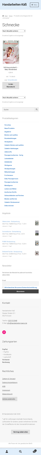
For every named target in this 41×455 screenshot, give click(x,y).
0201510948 (12, 321)
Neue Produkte (9, 128)
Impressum (6, 390)
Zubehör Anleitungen (11, 148)
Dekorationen (9, 205)
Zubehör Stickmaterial (11, 202)
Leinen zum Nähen (10, 189)
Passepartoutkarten (11, 182)
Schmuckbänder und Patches (14, 195)
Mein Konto (7, 451)
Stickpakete (8, 142)
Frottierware (8, 175)
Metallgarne (8, 185)
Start (6, 16)
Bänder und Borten (10, 199)
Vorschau (7, 125)
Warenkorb (31, 450)
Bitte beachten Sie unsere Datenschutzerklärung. (21, 287)
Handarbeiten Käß (14, 4)
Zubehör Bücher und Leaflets (14, 145)
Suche (20, 451)
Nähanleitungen (9, 172)
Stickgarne (8, 165)
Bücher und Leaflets (11, 135)
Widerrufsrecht (7, 394)
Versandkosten (12, 80)
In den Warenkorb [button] (11, 85)
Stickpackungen (9, 168)
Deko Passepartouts (11, 179)
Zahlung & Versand (8, 379)
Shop (10, 16)
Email (4, 280)
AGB (3, 386)
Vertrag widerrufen (8, 399)
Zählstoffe (8, 152)
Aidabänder (8, 162)
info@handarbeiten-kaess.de (17, 323)
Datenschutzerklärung (9, 382)
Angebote (7, 132)
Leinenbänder (9, 158)
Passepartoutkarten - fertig (13, 155)
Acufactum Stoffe (10, 192)
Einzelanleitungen (10, 138)
